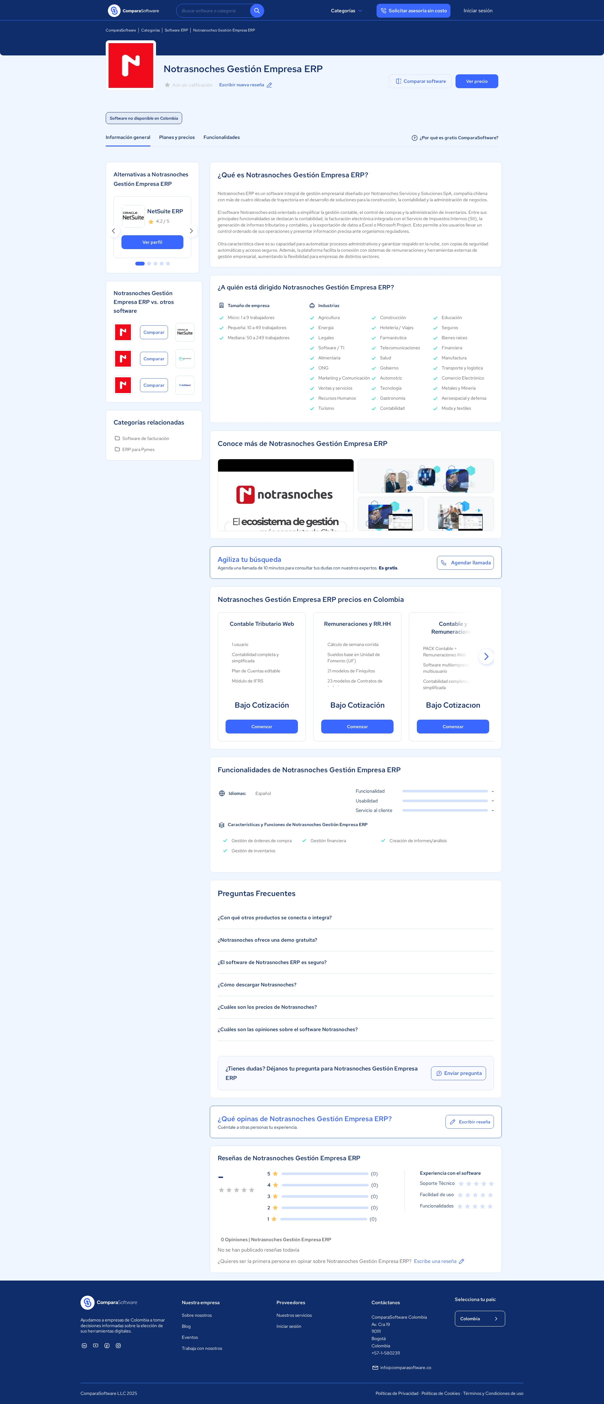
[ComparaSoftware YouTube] (95, 1345)
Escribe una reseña (435, 1261)
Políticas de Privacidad (397, 1393)
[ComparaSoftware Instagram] (118, 1345)
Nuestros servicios (294, 1315)
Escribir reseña (474, 1122)
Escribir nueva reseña (241, 85)
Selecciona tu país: (475, 1299)
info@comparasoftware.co (405, 1367)
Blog (186, 1326)
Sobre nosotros (197, 1315)
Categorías (343, 11)
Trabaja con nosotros (202, 1348)
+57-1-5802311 (386, 1353)
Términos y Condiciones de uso (493, 1393)
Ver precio (477, 81)
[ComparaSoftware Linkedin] (84, 1345)
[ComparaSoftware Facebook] (107, 1345)
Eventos (190, 1337)
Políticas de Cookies (441, 1393)
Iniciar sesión (478, 10)
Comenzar (261, 726)
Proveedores (291, 1302)
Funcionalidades (222, 137)
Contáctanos (386, 1302)
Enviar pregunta (463, 1073)
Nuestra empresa (201, 1302)
